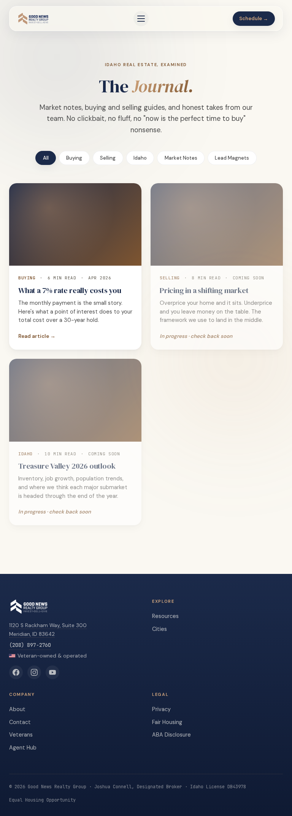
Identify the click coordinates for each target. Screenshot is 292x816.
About (17, 709)
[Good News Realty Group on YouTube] (52, 672)
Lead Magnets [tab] (232, 158)
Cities (159, 629)
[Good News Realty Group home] (33, 18)
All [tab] (46, 158)
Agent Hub (22, 747)
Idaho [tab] (140, 158)
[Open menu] (141, 18)
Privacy (161, 709)
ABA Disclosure (171, 734)
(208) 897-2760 (30, 645)
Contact (20, 722)
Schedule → (253, 18)
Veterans (21, 734)
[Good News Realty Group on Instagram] (34, 672)
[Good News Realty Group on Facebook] (16, 672)
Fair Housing (167, 722)
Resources (165, 616)
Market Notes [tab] (181, 158)
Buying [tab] (74, 158)
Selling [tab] (108, 158)
